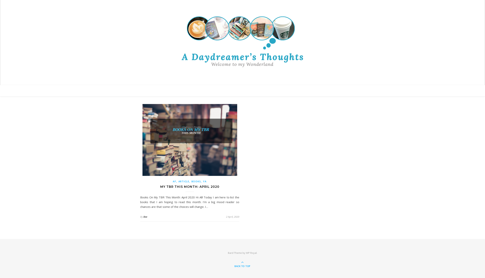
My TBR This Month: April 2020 (189, 187)
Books (196, 181)
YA (205, 181)
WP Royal (251, 253)
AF (174, 181)
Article (183, 181)
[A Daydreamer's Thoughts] (242, 41)
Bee (145, 216)
